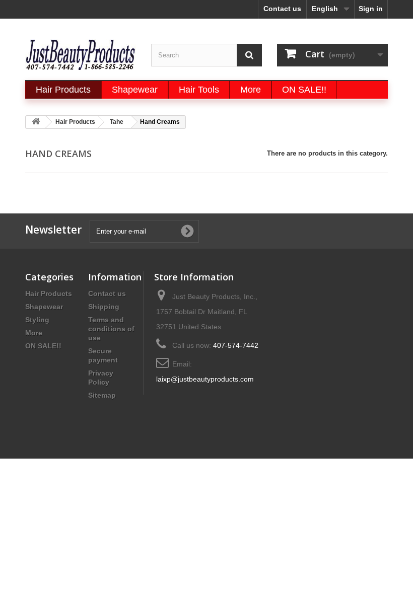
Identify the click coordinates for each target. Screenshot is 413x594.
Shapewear (44, 307)
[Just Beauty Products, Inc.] (80, 54)
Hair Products (48, 293)
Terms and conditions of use (111, 329)
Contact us (282, 9)
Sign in (371, 9)
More (33, 333)
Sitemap (102, 395)
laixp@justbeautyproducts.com (205, 379)
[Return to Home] (35, 122)
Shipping (103, 307)
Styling (37, 320)
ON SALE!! (43, 346)
